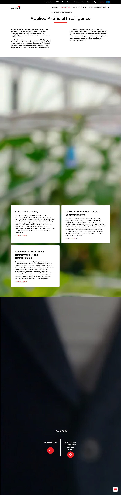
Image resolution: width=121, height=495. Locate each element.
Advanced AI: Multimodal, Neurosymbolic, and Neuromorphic (29, 254)
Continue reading (21, 235)
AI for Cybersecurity (26, 211)
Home (51, 12)
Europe (101, 2)
